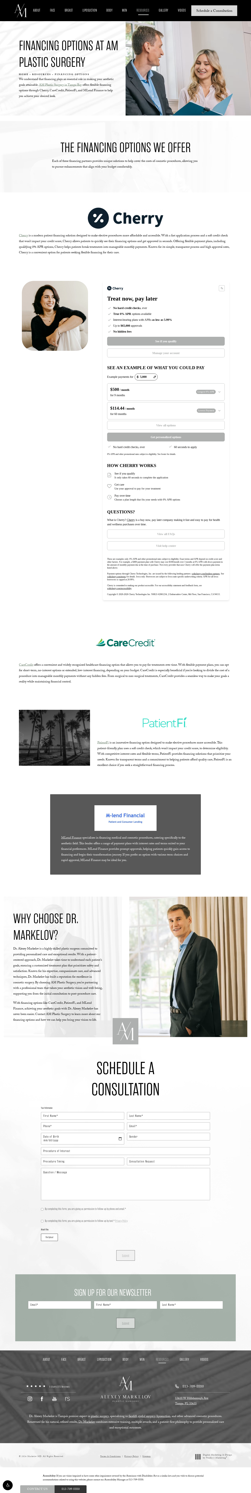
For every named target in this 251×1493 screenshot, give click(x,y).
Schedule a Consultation (214, 11)
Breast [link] (69, 10)
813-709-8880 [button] (71, 1489)
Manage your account (166, 353)
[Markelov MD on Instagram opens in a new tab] (29, 1398)
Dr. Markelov (86, 1422)
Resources (41, 74)
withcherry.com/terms (116, 576)
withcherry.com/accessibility (119, 588)
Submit (125, 1256)
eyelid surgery (146, 1416)
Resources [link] (143, 10)
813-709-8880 (136, 1480)
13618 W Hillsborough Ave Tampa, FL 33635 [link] (191, 1401)
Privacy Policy (121, 1221)
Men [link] (124, 10)
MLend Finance (71, 838)
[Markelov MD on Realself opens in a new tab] (67, 1398)
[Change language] (222, 288)
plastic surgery (100, 1416)
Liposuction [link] (90, 10)
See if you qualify (166, 341)
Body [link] (109, 10)
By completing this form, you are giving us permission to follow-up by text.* (86, 1221)
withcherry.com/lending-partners (206, 573)
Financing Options (72, 74)
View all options (166, 425)
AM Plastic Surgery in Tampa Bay (60, 85)
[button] (8, 1485)
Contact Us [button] (37, 1489)
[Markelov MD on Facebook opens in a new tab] (42, 1398)
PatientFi (103, 743)
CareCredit (26, 665)
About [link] (36, 10)
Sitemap (146, 1456)
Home (23, 74)
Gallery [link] (163, 10)
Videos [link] (182, 10)
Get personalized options (166, 437)
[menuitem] (37, 10)
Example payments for (120, 376)
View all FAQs (166, 534)
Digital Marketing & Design (217, 1457)
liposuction (163, 1416)
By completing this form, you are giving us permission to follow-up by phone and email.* (85, 1209)
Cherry (23, 236)
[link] (48, 1387)
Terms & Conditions (110, 1456)
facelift (133, 1416)
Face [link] (52, 10)
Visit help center (166, 545)
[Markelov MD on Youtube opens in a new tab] (54, 1398)
